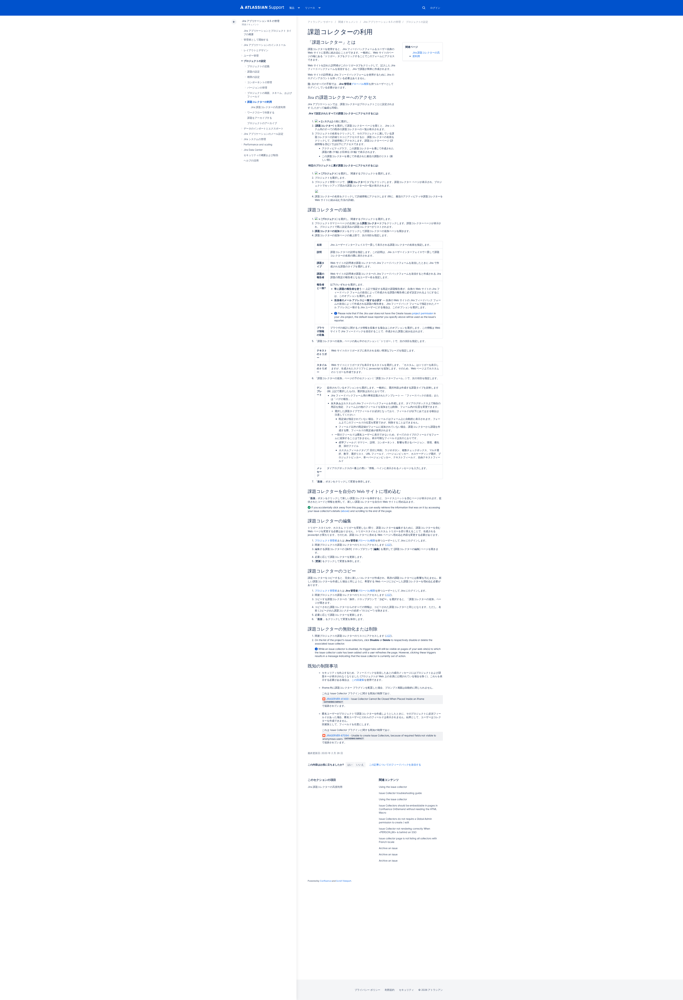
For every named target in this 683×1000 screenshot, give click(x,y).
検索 (424, 8)
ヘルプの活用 (251, 160)
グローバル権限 (360, 83)
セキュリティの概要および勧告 (261, 155)
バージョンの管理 (257, 87)
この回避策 (358, 679)
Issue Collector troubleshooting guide (400, 793)
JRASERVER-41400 (337, 698)
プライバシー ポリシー (367, 989)
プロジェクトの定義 (258, 66)
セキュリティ (406, 989)
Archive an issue (388, 848)
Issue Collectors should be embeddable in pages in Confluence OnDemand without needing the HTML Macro (408, 809)
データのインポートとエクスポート (263, 128)
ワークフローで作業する (260, 112)
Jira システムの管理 (255, 139)
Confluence (325, 880)
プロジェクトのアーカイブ (262, 123)
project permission (422, 313)
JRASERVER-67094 (337, 735)
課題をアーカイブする (259, 117)
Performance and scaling (258, 144)
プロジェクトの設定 (255, 60)
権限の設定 (253, 76)
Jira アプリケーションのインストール (265, 44)
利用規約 (390, 989)
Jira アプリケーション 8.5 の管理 (260, 20)
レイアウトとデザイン (256, 50)
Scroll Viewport (343, 880)
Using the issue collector (393, 786)
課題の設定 (253, 71)
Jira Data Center (253, 149)
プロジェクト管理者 (326, 540)
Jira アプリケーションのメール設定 (263, 133)
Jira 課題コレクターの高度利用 (268, 107)
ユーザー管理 (251, 55)
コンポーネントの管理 (259, 82)
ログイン (435, 7)
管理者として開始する (256, 39)
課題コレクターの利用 (259, 101)
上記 (388, 544)
